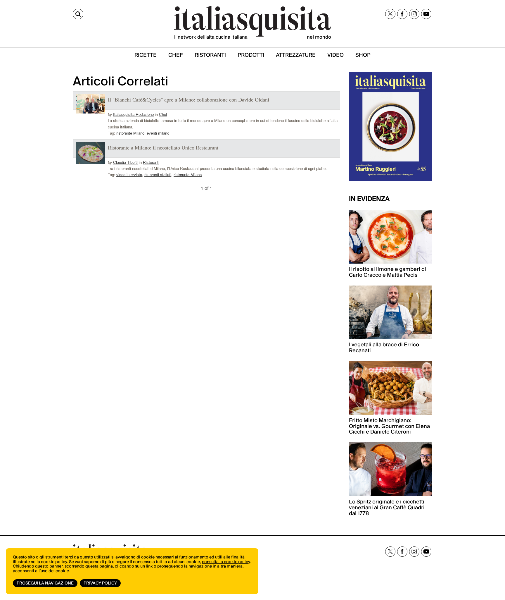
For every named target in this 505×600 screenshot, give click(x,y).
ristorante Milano (130, 133)
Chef (163, 114)
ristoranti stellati (157, 174)
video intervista (129, 174)
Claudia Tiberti (125, 162)
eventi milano (158, 133)
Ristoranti (151, 162)
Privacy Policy (100, 583)
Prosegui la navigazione (45, 583)
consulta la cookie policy (226, 561)
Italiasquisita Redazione (133, 114)
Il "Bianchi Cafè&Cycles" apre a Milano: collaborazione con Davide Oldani (188, 100)
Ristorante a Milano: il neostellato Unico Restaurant (163, 148)
